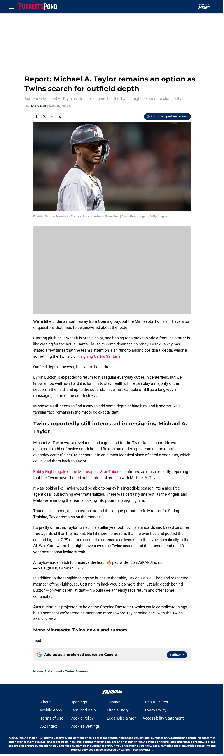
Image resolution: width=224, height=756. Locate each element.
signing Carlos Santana (100, 356)
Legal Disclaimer (121, 718)
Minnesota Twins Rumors (67, 671)
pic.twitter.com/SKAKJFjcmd (137, 562)
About (45, 702)
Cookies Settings (85, 726)
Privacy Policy (154, 710)
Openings (78, 702)
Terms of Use (51, 718)
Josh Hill (38, 106)
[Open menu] (11, 6)
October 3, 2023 (72, 568)
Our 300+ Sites (155, 702)
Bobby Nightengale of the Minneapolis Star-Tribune (77, 471)
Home (38, 671)
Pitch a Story (118, 710)
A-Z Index (48, 726)
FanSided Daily (83, 710)
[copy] (60, 116)
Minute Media (28, 737)
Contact (114, 702)
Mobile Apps (51, 710)
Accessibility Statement (163, 718)
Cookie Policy (82, 718)
